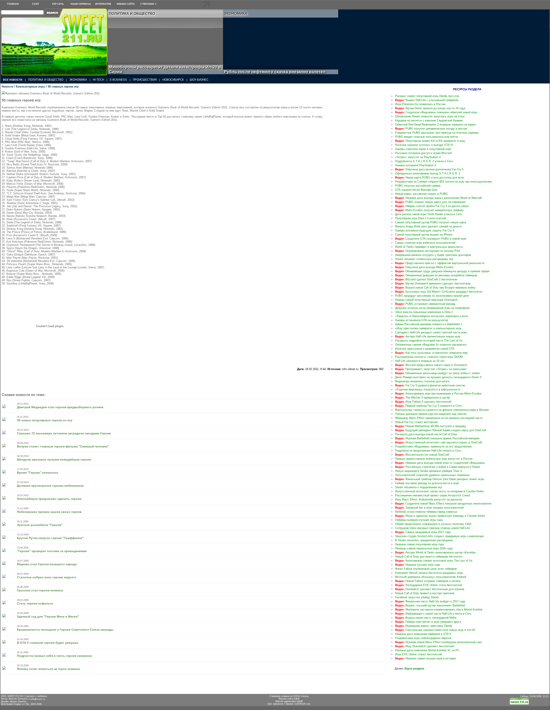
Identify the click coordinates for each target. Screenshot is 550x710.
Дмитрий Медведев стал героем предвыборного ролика (60, 407)
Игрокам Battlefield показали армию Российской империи (437, 438)
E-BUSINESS (118, 79)
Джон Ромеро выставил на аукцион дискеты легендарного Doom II (438, 377)
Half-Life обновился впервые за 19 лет (420, 361)
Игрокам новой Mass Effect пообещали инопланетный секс (438, 642)
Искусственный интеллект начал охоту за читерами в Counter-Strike (439, 491)
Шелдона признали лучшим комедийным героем (54, 459)
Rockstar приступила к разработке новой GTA (424, 348)
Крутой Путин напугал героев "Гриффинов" (50, 538)
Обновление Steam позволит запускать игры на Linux (430, 116)
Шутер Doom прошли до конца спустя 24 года (430, 108)
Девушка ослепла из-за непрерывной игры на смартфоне (432, 308)
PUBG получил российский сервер (417, 185)
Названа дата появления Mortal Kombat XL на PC (427, 650)
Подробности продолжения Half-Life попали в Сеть (428, 450)
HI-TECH (98, 79)
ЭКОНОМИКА (78, 79)
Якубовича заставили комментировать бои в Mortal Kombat (438, 609)
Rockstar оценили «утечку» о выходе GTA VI (424, 145)
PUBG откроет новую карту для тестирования (430, 202)
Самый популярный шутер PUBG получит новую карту (430, 222)
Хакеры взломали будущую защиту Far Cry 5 (424, 230)
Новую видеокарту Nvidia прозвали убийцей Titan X (428, 471)
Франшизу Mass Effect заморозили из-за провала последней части (438, 418)
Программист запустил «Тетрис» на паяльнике (430, 369)
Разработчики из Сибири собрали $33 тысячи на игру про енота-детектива (443, 181)
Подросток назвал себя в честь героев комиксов (54, 655)
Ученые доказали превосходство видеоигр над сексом (430, 413)
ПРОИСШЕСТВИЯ (145, 79)
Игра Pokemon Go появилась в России (420, 104)
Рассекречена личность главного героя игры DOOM (429, 356)
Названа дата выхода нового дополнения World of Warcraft (438, 197)
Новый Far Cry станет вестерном (416, 422)
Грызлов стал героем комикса (40, 590)
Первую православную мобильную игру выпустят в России (433, 458)
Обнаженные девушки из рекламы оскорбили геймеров (436, 275)
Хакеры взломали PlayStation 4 (415, 165)
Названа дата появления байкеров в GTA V (423, 634)
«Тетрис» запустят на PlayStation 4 (418, 157)
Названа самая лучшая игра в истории (425, 658)
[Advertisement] (357, 118)
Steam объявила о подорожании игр (418, 487)
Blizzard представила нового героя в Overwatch (431, 365)
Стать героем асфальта (35, 603)
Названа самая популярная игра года (419, 544)
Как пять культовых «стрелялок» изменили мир (431, 352)
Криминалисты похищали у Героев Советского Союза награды (65, 629)
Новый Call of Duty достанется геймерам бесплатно (428, 556)
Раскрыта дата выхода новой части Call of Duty (426, 434)
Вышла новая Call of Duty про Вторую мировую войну (435, 287)
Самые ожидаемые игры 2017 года (423, 532)
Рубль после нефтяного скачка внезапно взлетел (279, 71)
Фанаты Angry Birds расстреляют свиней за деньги (428, 226)
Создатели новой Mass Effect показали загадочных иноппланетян (443, 503)
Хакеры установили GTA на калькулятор (421, 320)
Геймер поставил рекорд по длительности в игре (427, 483)
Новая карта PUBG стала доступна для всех (429, 177)
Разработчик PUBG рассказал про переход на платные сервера (436, 132)
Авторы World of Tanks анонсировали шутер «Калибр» (435, 552)
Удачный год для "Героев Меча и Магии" (48, 616)
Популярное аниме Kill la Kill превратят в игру (430, 140)
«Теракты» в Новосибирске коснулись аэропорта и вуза (431, 316)
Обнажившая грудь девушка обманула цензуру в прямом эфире (442, 271)
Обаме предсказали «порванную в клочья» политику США (433, 524)
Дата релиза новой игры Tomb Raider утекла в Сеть (428, 214)
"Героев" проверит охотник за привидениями (52, 551)
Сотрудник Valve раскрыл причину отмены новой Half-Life (432, 528)
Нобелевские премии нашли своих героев (49, 512)
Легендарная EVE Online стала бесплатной (428, 585)
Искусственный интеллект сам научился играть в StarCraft (438, 442)
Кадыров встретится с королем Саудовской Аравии (429, 120)
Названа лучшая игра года (417, 564)
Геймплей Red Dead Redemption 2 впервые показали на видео (435, 124)
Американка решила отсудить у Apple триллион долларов (433, 255)
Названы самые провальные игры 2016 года (423, 548)
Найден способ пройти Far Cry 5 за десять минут (432, 206)
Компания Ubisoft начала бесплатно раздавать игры (429, 572)
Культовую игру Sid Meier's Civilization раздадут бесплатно (438, 291)
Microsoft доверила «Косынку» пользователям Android (430, 577)
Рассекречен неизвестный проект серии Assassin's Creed (432, 495)
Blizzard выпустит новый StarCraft (422, 454)
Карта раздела (414, 668)
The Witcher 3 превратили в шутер (422, 397)
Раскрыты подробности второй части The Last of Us (429, 340)
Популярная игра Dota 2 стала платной (420, 218)
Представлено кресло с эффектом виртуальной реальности (439, 263)
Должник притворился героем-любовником (50, 485)
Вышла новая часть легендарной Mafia (425, 617)
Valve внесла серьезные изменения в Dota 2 (424, 312)
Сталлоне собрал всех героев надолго (46, 577)
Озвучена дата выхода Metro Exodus (424, 267)
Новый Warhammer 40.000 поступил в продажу (430, 426)
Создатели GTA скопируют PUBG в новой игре (430, 238)
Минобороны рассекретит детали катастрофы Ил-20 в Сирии (165, 69)
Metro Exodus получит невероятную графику (429, 210)
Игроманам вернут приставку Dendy (423, 625)
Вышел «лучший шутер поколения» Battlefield (430, 605)
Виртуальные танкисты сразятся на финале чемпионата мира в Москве (442, 409)
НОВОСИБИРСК (173, 79)
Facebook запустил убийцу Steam (417, 597)
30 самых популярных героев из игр (44, 420)
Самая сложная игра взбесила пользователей (425, 242)
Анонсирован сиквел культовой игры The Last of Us (433, 560)
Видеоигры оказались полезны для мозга (422, 381)
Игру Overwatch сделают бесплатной (424, 646)
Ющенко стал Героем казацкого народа (47, 564)
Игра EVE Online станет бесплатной (418, 654)
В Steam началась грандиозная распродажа (424, 540)
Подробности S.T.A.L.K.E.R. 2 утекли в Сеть (424, 161)
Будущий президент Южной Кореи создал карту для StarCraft (440, 430)
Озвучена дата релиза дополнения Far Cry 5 (429, 169)
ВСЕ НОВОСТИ (12, 79)
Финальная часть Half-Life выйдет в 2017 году (430, 601)
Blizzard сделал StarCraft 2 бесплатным (426, 279)
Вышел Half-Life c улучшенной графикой (426, 100)
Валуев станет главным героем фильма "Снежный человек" (63, 446)
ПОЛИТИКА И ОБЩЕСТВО (45, 79)
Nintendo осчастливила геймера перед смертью (426, 511)
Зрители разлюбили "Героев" (40, 525)
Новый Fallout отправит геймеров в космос (428, 581)
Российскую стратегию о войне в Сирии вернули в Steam (437, 466)
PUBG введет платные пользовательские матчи (426, 136)
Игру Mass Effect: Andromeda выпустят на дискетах (428, 499)
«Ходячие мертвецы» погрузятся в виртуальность (427, 389)
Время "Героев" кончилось (37, 472)
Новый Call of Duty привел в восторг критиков (424, 593)
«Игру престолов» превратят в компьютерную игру (428, 328)
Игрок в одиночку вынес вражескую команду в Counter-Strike (440, 515)
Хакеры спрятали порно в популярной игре (423, 149)
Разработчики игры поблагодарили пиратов (423, 638)
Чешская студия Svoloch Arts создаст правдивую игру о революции (439, 536)
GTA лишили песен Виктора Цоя (416, 189)
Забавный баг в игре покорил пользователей (429, 507)
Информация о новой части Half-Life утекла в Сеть (433, 613)
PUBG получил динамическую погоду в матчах (431, 128)
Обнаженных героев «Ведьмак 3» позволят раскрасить (431, 344)
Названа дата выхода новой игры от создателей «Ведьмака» (440, 462)
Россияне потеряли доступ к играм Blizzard (423, 153)
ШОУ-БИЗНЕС (199, 79)
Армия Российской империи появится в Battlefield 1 (428, 324)
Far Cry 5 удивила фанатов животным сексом (430, 385)
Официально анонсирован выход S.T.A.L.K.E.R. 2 (427, 173)
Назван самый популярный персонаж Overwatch (426, 299)
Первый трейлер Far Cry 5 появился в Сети (428, 405)
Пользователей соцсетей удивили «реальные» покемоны (432, 475)
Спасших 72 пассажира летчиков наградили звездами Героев (64, 433)
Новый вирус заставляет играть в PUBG (421, 193)
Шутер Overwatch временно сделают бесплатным (432, 283)
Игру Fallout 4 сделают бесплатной (423, 401)
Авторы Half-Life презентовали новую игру (427, 336)
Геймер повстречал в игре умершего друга (428, 621)
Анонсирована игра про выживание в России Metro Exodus (438, 393)
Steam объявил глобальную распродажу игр (424, 259)
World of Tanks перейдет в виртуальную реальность (429, 246)
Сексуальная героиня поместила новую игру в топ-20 (435, 629)
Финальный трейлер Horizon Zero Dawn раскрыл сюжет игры (439, 479)
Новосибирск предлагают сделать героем (49, 498)
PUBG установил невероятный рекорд (425, 303)
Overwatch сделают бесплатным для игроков (429, 589)
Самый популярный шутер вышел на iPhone (423, 234)
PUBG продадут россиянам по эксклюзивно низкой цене (432, 295)
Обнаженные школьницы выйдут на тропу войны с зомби (437, 373)
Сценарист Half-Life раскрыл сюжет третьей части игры (431, 332)
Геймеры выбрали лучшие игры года (419, 519)
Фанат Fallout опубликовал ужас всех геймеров (426, 568)
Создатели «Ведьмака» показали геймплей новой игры (436, 112)
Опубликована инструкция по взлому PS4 (427, 250)
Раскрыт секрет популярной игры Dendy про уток (427, 96)
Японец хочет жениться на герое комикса (48, 669)
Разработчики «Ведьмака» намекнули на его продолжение (433, 446)
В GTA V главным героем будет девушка (47, 642)
